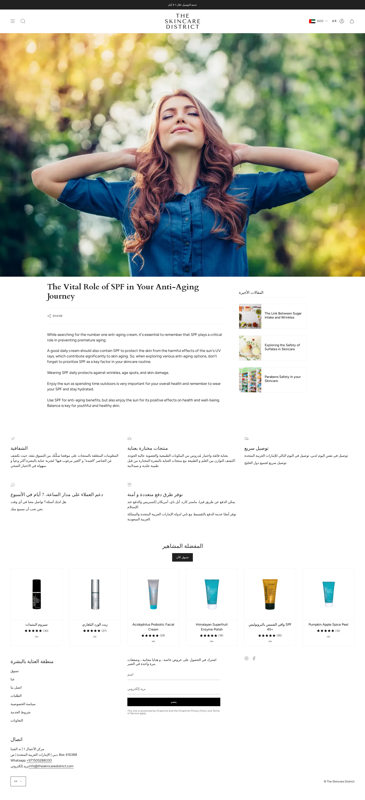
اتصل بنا (16, 687)
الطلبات (16, 696)
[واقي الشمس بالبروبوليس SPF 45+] (270, 594)
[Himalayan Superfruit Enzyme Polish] (212, 594)
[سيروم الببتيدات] (36, 594)
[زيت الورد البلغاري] (95, 594)
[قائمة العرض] (13, 21)
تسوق (15, 671)
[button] (23, 21)
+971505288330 (39, 760)
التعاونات (17, 720)
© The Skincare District (339, 781)
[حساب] (341, 21)
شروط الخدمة (20, 712)
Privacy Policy (199, 710)
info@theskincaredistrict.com (51, 766)
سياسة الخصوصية (23, 704)
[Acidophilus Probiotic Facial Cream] (153, 594)
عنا (13, 679)
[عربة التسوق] (351, 21)
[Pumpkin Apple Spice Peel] (328, 594)
